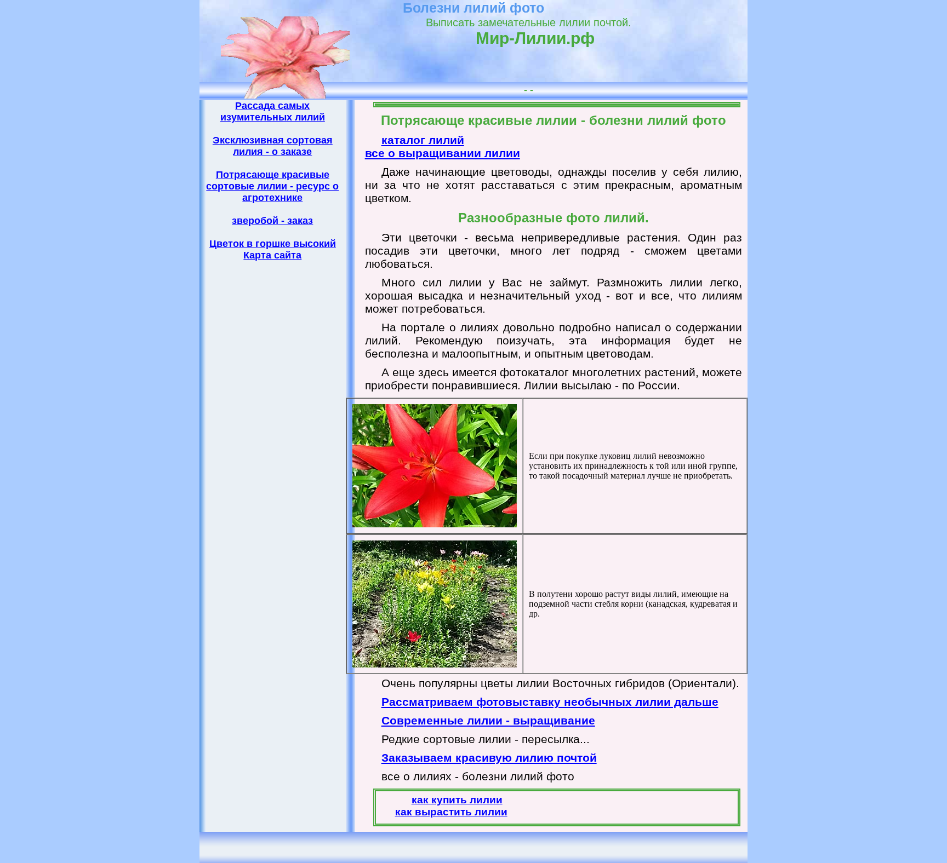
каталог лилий (422, 140)
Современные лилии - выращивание (488, 720)
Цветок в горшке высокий (272, 243)
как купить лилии (457, 800)
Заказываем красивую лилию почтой (489, 757)
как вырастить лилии (451, 812)
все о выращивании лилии (442, 153)
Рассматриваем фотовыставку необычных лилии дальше (549, 701)
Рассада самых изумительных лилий (272, 111)
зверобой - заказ (272, 220)
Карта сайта (272, 255)
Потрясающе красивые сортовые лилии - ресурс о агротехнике (272, 186)
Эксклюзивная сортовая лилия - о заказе (273, 146)
